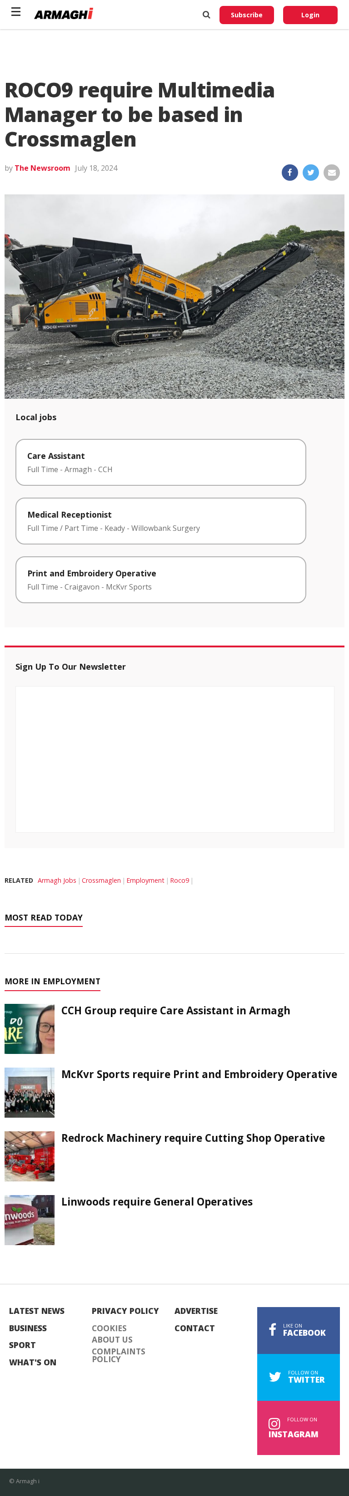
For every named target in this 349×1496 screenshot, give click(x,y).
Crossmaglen (101, 880)
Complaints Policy (118, 1356)
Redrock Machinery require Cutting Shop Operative (193, 1138)
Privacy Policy (125, 1311)
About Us (112, 1340)
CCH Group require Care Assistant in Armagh (175, 1010)
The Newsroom (42, 168)
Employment (145, 880)
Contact (194, 1328)
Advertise (196, 1311)
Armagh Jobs (57, 880)
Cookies (109, 1328)
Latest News (37, 1311)
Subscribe (247, 14)
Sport (22, 1345)
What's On (32, 1363)
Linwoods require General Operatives (157, 1202)
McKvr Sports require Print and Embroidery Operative (199, 1074)
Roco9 (179, 880)
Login (310, 14)
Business (28, 1328)
